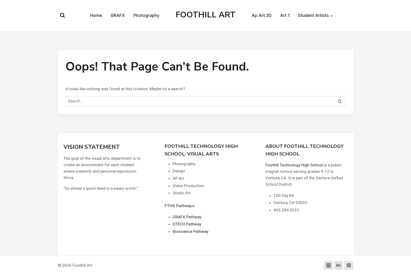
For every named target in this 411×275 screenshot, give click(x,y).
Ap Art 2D (262, 15)
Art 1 (284, 15)
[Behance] (338, 265)
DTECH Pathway (187, 224)
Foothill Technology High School (294, 165)
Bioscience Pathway (190, 231)
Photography (146, 15)
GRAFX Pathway (187, 217)
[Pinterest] (348, 265)
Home (96, 15)
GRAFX (118, 15)
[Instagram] (328, 265)
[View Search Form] (62, 15)
